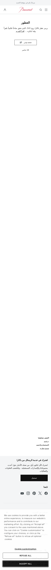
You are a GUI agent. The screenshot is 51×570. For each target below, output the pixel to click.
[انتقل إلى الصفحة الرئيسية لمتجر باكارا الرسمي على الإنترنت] (25, 9)
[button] (5, 9)
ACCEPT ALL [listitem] (25, 564)
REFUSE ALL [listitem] (26, 555)
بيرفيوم (46, 441)
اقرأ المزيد (20, 31)
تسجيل (34, 478)
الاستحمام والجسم (42, 445)
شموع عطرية (44, 448)
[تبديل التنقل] (46, 9)
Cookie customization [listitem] (25, 549)
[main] (25, 230)
